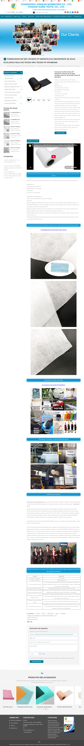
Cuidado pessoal (50, 613)
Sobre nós (14, 718)
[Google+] (75, 12)
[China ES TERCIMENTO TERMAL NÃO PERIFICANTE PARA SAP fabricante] (7, 121)
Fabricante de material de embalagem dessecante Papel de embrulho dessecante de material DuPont (16, 133)
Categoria (13, 66)
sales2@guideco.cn (30, 730)
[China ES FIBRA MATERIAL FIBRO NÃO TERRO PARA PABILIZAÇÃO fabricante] (7, 114)
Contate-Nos (28, 718)
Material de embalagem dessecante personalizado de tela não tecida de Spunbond (16, 147)
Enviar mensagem (36, 661)
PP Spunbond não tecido (30, 66)
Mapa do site (14, 728)
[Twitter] (70, 12)
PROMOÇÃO (77, 16)
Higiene (57, 613)
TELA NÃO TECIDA (9, 78)
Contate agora (60, 132)
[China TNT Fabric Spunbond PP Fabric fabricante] (32, 695)
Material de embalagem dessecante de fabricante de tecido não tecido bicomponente (16, 140)
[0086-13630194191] (31, 621)
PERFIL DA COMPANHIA (16, 720)
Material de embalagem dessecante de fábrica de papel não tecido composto (16, 126)
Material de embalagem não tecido (12, 86)
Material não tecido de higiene (11, 83)
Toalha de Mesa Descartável (10, 100)
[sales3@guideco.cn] (30, 621)
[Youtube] (65, 12)
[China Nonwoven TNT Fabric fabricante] (52, 695)
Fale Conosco (14, 723)
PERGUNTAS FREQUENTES (44, 16)
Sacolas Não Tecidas (9, 97)
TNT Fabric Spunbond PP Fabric (32, 706)
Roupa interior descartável (10, 103)
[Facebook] (68, 12)
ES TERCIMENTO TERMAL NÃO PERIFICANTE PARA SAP (16, 119)
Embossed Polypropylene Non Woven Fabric (71, 706)
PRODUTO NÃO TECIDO (10, 89)
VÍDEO (24, 16)
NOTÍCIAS (31, 16)
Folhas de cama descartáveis (11, 94)
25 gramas (38, 613)
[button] (82, 37)
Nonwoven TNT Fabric (52, 706)
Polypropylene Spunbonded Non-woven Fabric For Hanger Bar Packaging (13, 706)
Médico (43, 613)
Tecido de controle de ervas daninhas (12, 92)
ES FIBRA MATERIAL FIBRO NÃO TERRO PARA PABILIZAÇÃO (16, 112)
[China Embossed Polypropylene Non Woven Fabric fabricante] (72, 695)
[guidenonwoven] (28, 621)
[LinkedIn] (73, 12)
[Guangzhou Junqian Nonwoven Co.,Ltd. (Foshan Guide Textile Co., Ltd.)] (14, 5)
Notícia (13, 725)
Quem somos (17, 16)
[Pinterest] (78, 12)
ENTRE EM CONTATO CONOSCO (62, 16)
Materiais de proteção (21, 66)
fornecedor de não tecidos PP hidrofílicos (53, 385)
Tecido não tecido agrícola (10, 81)
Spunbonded (63, 613)
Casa (2, 16)
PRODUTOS (8, 16)
